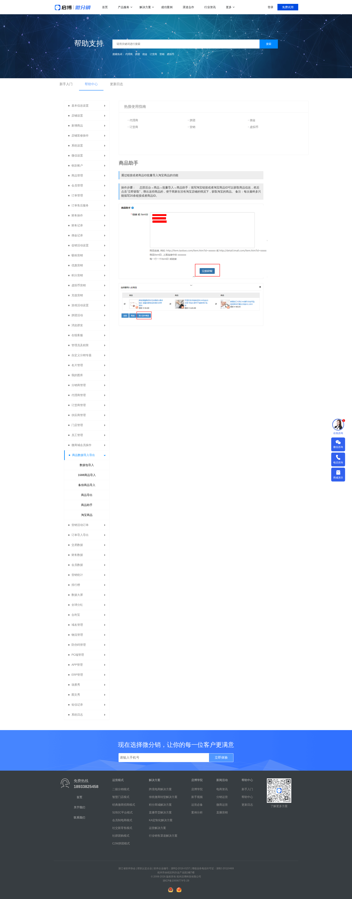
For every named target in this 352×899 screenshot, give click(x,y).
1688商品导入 (87, 475)
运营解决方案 (157, 828)
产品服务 (123, 7)
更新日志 (116, 84)
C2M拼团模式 (121, 843)
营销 (162, 54)
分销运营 (222, 797)
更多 (229, 7)
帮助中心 (91, 84)
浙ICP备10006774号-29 (176, 880)
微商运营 (222, 804)
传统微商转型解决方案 (163, 797)
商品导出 (86, 495)
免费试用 (288, 7)
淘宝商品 (86, 515)
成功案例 (167, 7)
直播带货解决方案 (160, 812)
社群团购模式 (120, 835)
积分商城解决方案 (160, 804)
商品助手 (86, 505)
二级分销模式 (120, 789)
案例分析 (197, 812)
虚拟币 (170, 54)
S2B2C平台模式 (122, 812)
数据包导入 (87, 465)
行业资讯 (210, 7)
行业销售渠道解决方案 (163, 835)
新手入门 (66, 84)
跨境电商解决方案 (160, 789)
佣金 (144, 54)
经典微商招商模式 (123, 804)
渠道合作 (188, 7)
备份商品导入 (86, 485)
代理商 (129, 54)
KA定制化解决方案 (161, 820)
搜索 (268, 43)
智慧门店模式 (120, 797)
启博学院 (197, 789)
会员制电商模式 (122, 820)
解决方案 (145, 7)
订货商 (153, 54)
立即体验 (221, 757)
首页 (105, 7)
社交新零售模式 (122, 828)
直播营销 (222, 812)
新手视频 (197, 797)
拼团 (137, 54)
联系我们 (79, 817)
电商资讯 (222, 789)
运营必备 (197, 804)
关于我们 (79, 807)
